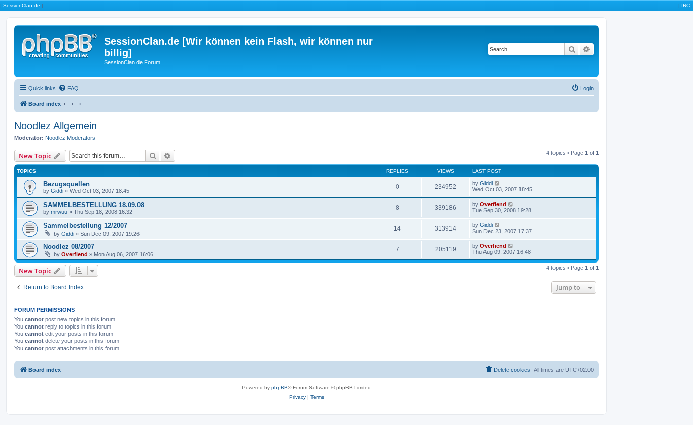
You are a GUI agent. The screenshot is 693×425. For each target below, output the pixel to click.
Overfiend (493, 204)
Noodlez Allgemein (55, 126)
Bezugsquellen (66, 184)
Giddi (57, 191)
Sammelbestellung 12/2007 (85, 226)
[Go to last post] (497, 183)
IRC (685, 5)
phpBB (279, 387)
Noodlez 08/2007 (68, 246)
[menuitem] (68, 88)
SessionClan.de (21, 5)
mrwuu (59, 212)
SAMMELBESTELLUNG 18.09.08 (93, 205)
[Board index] (60, 44)
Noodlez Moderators (70, 138)
